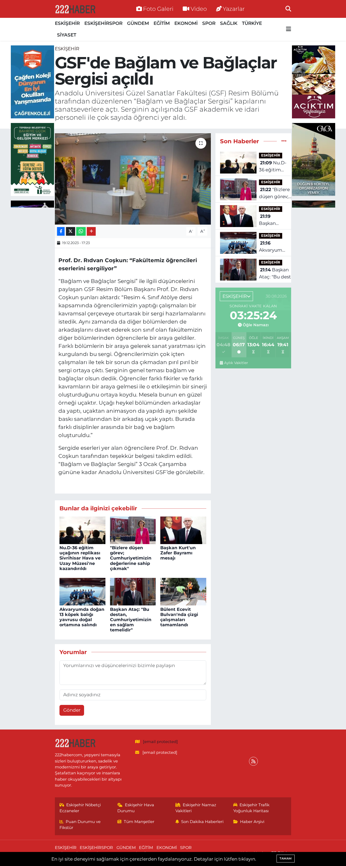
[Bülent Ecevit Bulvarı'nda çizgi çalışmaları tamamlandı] (183, 591)
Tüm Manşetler (139, 821)
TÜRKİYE (252, 23)
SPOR (208, 23)
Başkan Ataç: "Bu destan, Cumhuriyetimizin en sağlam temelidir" (130, 620)
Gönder (72, 710)
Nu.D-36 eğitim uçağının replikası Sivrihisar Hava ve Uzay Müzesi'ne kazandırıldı (80, 558)
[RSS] (253, 761)
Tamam (286, 858)
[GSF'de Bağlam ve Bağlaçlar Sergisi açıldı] (133, 179)
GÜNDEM (138, 23)
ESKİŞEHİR (67, 23)
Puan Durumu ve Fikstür (80, 824)
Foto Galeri (158, 8)
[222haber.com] (75, 9)
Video (199, 8)
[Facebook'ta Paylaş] (61, 231)
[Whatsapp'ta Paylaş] (81, 231)
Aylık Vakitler (236, 363)
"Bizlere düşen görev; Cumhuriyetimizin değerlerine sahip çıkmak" (130, 558)
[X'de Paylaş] (70, 231)
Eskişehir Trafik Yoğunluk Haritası (251, 807)
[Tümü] (284, 141)
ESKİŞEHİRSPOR (103, 23)
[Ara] (288, 8)
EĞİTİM (162, 23)
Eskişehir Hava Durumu (135, 807)
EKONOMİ (186, 23)
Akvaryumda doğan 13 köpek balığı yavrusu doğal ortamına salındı (81, 617)
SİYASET (66, 35)
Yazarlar (234, 8)
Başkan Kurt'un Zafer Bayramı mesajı (178, 553)
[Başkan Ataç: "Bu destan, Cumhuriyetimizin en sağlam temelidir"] (133, 591)
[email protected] (160, 741)
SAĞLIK (228, 23)
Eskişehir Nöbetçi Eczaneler (80, 807)
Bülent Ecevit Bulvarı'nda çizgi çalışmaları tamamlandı (179, 617)
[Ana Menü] (288, 29)
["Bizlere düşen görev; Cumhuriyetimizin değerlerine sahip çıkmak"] (133, 529)
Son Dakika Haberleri (202, 821)
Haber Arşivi (252, 821)
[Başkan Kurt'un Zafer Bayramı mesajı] (183, 529)
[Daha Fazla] (91, 231)
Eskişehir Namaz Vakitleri (196, 807)
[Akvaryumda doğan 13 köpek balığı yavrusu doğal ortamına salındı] (82, 591)
